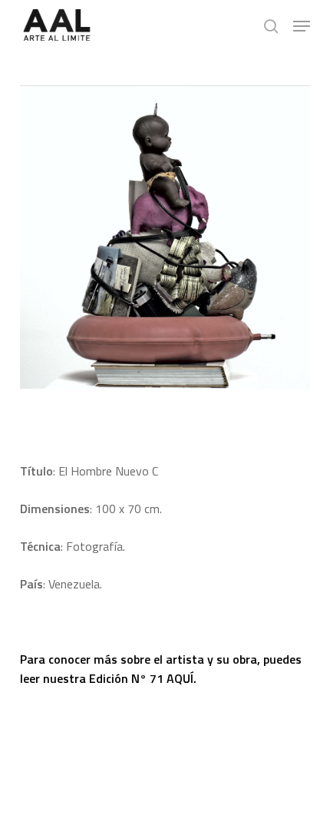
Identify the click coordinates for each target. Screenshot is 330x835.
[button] (301, 26)
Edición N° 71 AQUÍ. (142, 678)
